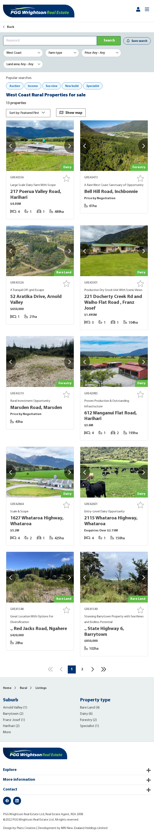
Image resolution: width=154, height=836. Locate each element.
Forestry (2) (88, 720)
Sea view (51, 86)
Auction (14, 86)
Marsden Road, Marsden (36, 407)
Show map (73, 112)
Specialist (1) (89, 726)
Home (7, 688)
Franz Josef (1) (14, 720)
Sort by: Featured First (24, 113)
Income (33, 86)
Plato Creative (26, 828)
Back (10, 27)
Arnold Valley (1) (15, 708)
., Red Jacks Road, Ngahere (38, 628)
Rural (23, 688)
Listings (41, 688)
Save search (139, 41)
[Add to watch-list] (66, 178)
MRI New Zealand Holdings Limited (84, 828)
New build (72, 86)
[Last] (103, 669)
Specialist (92, 86)
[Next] (93, 669)
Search (109, 40)
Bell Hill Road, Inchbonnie (111, 191)
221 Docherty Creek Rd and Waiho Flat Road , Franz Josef (113, 302)
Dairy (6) (86, 714)
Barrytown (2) (13, 714)
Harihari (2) (11, 726)
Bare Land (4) (90, 708)
